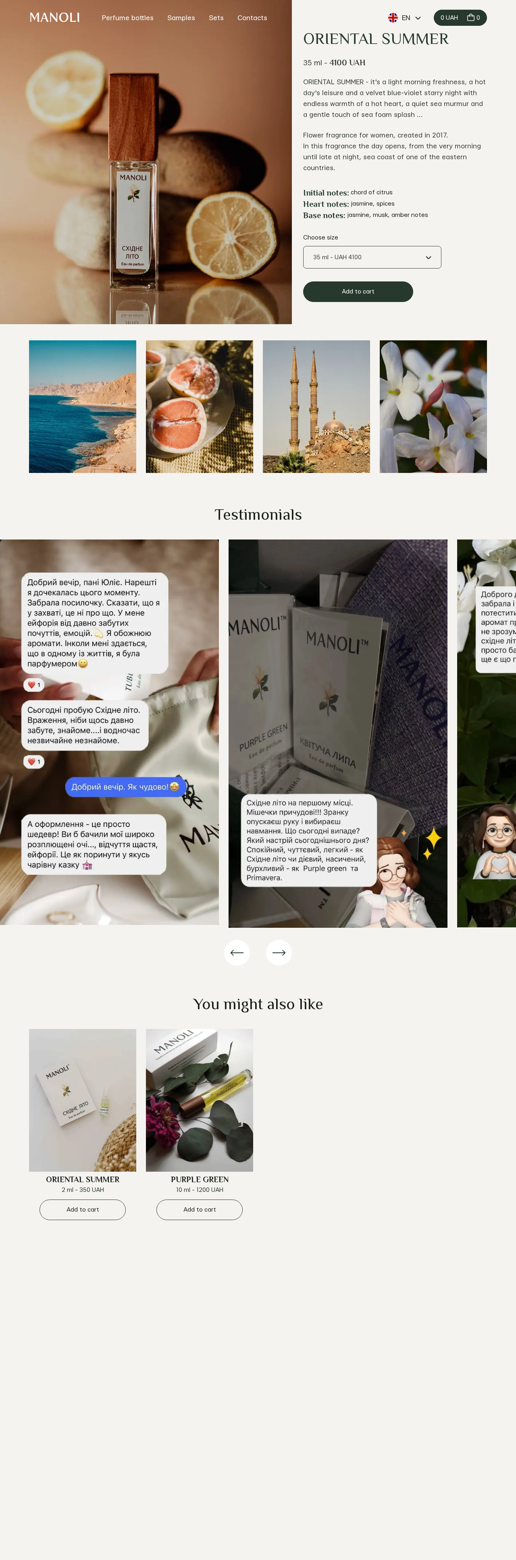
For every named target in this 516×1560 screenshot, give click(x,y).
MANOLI (54, 17)
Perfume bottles (128, 18)
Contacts (252, 18)
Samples (181, 18)
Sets (216, 18)
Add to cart (358, 292)
